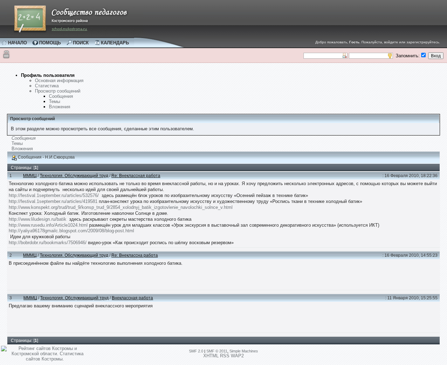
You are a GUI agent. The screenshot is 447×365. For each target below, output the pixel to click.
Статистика (47, 85)
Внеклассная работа (132, 297)
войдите (391, 42)
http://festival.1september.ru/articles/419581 (53, 201)
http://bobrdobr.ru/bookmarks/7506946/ (48, 242)
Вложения (59, 106)
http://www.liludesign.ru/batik (37, 219)
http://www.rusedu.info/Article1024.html (48, 225)
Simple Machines (243, 351)
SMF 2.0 (196, 351)
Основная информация (59, 80)
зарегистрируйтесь (422, 42)
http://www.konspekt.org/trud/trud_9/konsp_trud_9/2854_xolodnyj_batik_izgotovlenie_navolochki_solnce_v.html (121, 207)
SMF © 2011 (216, 351)
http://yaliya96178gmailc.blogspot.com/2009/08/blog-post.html (71, 230)
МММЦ (30, 175)
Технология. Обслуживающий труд (74, 175)
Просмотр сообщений (57, 91)
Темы (54, 101)
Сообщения (61, 96)
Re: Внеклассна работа (134, 255)
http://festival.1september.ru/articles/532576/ (54, 195)
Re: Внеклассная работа (135, 175)
